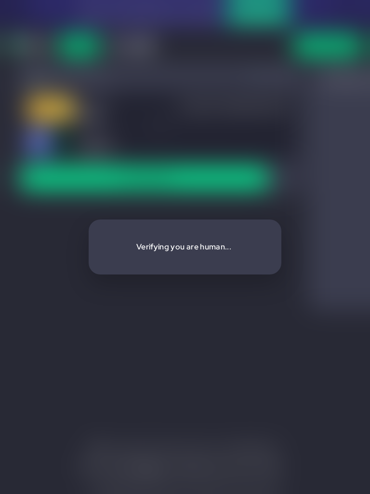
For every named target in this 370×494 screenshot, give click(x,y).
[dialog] (185, 247)
